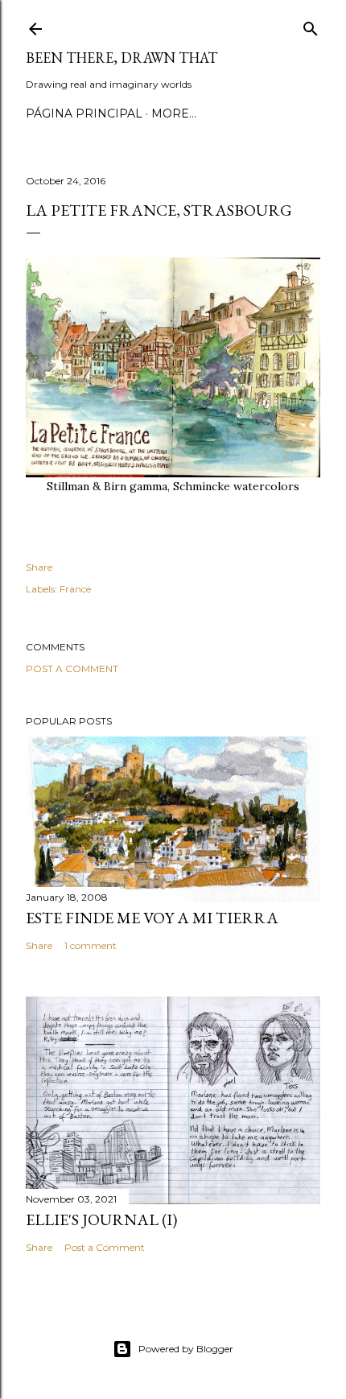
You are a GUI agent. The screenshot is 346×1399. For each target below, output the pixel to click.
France (75, 589)
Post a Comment (72, 668)
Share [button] (39, 567)
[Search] (310, 25)
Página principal (84, 113)
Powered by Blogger (185, 1349)
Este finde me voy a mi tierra (152, 917)
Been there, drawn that (121, 57)
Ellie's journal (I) (101, 1219)
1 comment (90, 945)
